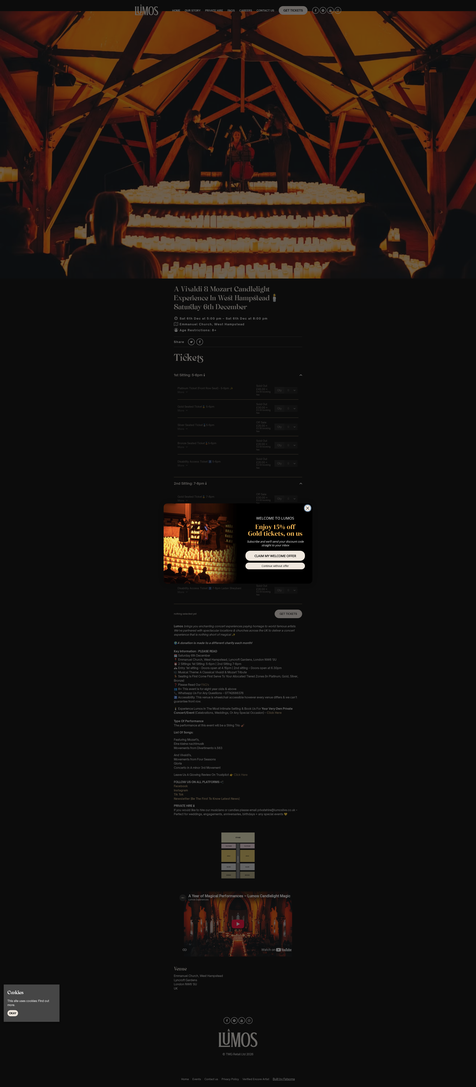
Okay (12, 1013)
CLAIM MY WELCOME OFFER (275, 556)
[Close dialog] (307, 508)
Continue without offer (275, 566)
